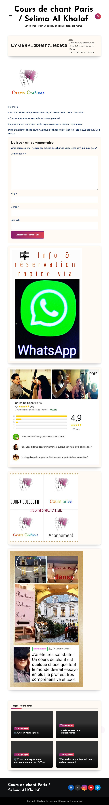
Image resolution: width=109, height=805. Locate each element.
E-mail (15, 207)
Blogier (62, 801)
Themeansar (76, 801)
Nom (14, 194)
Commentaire (18, 153)
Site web (15, 220)
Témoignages (21, 728)
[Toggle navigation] (10, 16)
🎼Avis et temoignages (27, 733)
